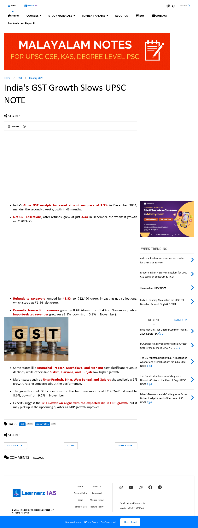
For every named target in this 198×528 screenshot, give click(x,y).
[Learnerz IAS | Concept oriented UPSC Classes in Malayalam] (31, 7)
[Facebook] (150, 488)
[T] (160, 488)
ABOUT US (121, 15)
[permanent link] (24, 127)
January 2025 (36, 78)
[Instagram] (141, 488)
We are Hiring (97, 500)
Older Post (126, 445)
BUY (142, 15)
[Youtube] (131, 488)
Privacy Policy (80, 493)
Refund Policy (96, 507)
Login (80, 500)
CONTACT (161, 15)
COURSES (32, 15)
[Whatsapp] (121, 488)
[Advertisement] (36, 161)
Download (130, 522)
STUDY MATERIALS (60, 15)
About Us (97, 486)
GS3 (20, 78)
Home (15, 15)
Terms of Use (80, 507)
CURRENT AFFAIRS (93, 15)
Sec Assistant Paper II (21, 23)
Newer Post (15, 445)
